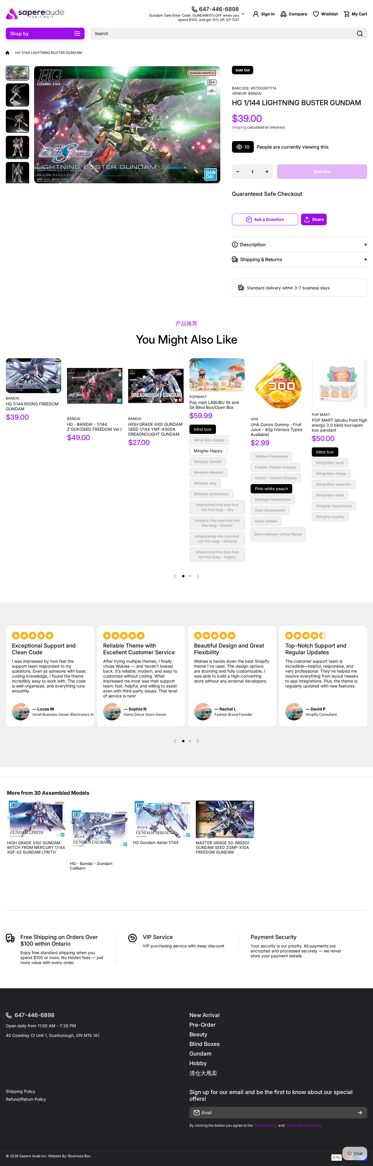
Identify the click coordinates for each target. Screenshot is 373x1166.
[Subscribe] (360, 1112)
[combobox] (228, 33)
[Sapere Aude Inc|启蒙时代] (35, 13)
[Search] (360, 33)
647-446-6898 (219, 9)
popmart (198, 397)
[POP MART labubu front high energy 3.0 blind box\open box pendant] (339, 383)
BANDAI (254, 93)
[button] (334, 219)
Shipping (239, 127)
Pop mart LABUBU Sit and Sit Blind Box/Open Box (214, 405)
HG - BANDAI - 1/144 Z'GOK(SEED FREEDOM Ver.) (94, 427)
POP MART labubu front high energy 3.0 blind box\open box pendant (339, 425)
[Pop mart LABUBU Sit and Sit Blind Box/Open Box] (217, 375)
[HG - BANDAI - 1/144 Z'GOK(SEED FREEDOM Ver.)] (94, 386)
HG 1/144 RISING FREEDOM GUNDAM (32, 406)
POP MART (321, 414)
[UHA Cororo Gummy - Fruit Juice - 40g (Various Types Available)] (278, 386)
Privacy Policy (265, 1125)
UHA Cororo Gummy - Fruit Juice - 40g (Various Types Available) (276, 429)
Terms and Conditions (303, 1125)
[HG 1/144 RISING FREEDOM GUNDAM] (33, 375)
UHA (254, 419)
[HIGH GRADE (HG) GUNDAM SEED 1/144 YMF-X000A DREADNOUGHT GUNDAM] (156, 386)
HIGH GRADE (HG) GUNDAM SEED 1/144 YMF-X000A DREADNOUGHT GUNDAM (155, 429)
